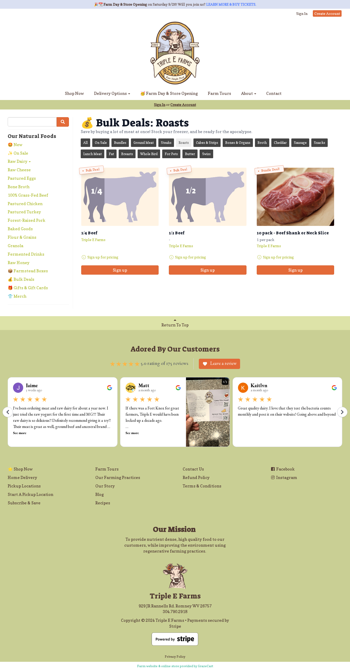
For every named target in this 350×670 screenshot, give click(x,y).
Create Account (327, 13)
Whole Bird (149, 154)
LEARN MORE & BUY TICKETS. (231, 4)
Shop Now (74, 93)
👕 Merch (17, 296)
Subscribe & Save (24, 502)
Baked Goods (20, 228)
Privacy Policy (175, 656)
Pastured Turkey (24, 211)
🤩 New (15, 144)
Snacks (319, 143)
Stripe (175, 626)
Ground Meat (143, 143)
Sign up (120, 270)
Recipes (102, 502)
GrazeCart (205, 666)
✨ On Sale (18, 153)
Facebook (285, 469)
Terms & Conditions (202, 485)
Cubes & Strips (207, 143)
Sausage (300, 143)
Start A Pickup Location (30, 494)
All (85, 143)
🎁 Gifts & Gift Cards (28, 287)
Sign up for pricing (102, 257)
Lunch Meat (92, 154)
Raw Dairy (18, 161)
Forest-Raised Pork (26, 220)
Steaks (166, 143)
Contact (274, 93)
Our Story (105, 485)
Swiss (206, 154)
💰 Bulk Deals (21, 279)
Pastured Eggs (22, 178)
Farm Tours (219, 93)
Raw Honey (18, 262)
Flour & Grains (22, 237)
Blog (99, 494)
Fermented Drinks (26, 254)
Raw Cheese (19, 169)
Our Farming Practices (117, 477)
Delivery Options (111, 93)
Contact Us (193, 469)
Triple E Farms (93, 239)
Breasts (127, 154)
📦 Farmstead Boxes (28, 270)
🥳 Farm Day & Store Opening (169, 93)
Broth (262, 143)
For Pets (171, 154)
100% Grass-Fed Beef (28, 195)
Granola (15, 245)
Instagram (286, 477)
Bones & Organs (237, 143)
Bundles (120, 143)
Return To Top (175, 324)
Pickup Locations (24, 485)
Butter (190, 154)
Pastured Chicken (25, 203)
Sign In (301, 13)
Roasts (184, 143)
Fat (111, 154)
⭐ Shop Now (20, 469)
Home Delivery (22, 477)
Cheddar (280, 143)
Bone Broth (18, 186)
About (247, 93)
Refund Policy (196, 477)
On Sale (101, 143)
